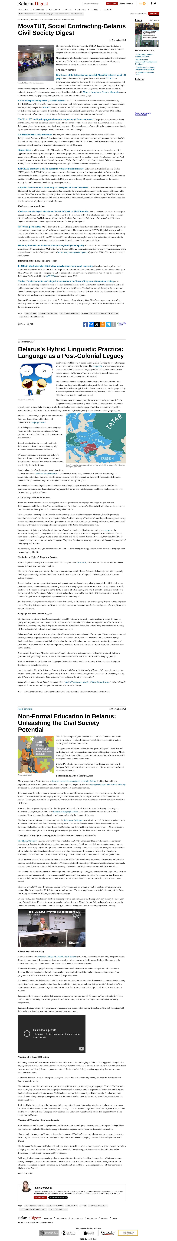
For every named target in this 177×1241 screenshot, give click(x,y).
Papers (138, 20)
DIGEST (82, 9)
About (122, 3)
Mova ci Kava (89, 91)
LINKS (114, 1218)
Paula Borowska (25, 709)
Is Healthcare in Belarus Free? (144, 74)
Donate (153, 14)
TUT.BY (109, 78)
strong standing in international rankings (108, 784)
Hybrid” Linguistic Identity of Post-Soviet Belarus (87, 681)
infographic (98, 366)
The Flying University (27, 840)
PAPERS (107, 9)
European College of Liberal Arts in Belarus (57, 956)
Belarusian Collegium (73, 820)
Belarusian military (62, 14)
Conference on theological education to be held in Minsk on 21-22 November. (53, 211)
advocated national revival (46, 473)
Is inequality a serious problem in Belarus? (143, 55)
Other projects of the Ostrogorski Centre (88, 1229)
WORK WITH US (77, 1218)
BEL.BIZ (47, 107)
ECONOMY (38, 9)
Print (23, 324)
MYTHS (94, 9)
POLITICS (23, 9)
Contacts (129, 3)
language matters (39, 422)
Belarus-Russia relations (27, 14)
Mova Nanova (102, 91)
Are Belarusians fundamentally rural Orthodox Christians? (146, 62)
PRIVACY (104, 1218)
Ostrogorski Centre (46, 1222)
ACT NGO (51, 276)
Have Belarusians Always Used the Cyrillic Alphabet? (145, 68)
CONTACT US (92, 1218)
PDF (31, 324)
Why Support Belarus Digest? (138, 13)
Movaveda (114, 91)
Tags (20, 313)
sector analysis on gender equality (73, 252)
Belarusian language (46, 14)
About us (48, 1218)
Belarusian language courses (65, 811)
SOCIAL (69, 9)
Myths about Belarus (144, 51)
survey (107, 529)
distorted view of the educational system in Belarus (74, 780)
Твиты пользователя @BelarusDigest (143, 114)
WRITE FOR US (61, 1218)
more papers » (154, 20)
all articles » (40, 1197)
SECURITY (54, 9)
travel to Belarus (76, 14)
